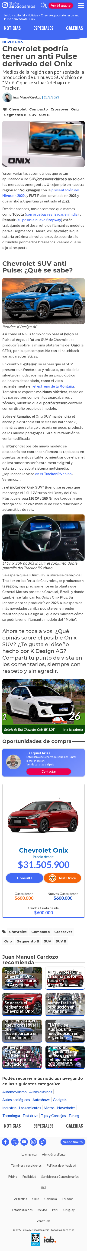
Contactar (49, 771)
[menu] (81, 5)
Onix (75, 109)
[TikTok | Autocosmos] (42, 1142)
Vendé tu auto (61, 5)
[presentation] (43, 702)
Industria (9, 1107)
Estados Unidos (22, 1210)
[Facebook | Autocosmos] (5, 1142)
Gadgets (60, 1099)
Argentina (20, 1199)
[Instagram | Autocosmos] (33, 1142)
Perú (55, 1210)
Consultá (24, 878)
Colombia (50, 1199)
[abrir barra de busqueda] (44, 5)
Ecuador (67, 1199)
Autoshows (41, 1099)
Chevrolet (18, 109)
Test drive (30, 1115)
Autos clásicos (40, 1091)
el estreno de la (53, 386)
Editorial (19, 15)
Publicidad (29, 1176)
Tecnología (11, 1115)
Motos (49, 1107)
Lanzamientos (30, 1107)
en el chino (53, 473)
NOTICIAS (12, 28)
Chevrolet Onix (43, 850)
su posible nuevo (39, 219)
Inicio (7, 15)
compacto (38, 109)
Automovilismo (14, 1091)
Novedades (12, 42)
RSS (43, 1188)
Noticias (33, 15)
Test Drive (67, 878)
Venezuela (43, 1221)
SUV (32, 115)
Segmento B (15, 115)
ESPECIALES (43, 28)
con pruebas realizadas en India (51, 214)
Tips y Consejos (53, 1115)
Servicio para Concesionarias (60, 1176)
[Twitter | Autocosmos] (15, 1142)
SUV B (44, 115)
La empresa (29, 1154)
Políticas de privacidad (61, 1165)
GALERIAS (74, 28)
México (42, 1210)
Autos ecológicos (16, 1099)
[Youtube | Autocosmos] (24, 1142)
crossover (59, 109)
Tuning (73, 1115)
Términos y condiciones (26, 1165)
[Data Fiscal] (35, 1240)
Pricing (12, 1176)
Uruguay (69, 1210)
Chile (35, 1199)
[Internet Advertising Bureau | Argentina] (50, 1239)
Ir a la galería (73, 729)
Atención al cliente (53, 1154)
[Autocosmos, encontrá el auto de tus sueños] (18, 5)
